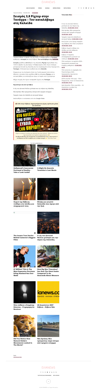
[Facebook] (79, 8)
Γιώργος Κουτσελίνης (17, 12)
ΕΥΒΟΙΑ (40, 8)
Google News (40, 98)
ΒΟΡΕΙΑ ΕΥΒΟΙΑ (56, 8)
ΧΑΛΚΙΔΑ (47, 8)
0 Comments (35, 12)
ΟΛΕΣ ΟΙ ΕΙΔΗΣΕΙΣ (30, 8)
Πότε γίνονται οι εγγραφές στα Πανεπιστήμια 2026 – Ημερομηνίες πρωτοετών (71, 72)
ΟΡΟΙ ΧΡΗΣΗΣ (56, 375)
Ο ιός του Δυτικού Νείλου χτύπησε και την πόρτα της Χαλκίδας (33, 88)
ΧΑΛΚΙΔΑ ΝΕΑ (18, 357)
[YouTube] (86, 8)
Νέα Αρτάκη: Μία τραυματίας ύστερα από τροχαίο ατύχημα (32, 92)
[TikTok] (88, 8)
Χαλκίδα (55, 59)
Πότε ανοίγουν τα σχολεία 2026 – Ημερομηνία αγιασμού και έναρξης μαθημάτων (72, 63)
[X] (81, 8)
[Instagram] (83, 8)
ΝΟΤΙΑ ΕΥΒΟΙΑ (67, 8)
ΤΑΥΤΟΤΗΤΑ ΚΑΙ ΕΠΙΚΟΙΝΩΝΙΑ (44, 375)
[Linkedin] (91, 8)
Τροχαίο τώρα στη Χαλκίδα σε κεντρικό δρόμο (28, 95)
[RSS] (54, 372)
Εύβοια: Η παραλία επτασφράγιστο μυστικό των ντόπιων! (71, 57)
